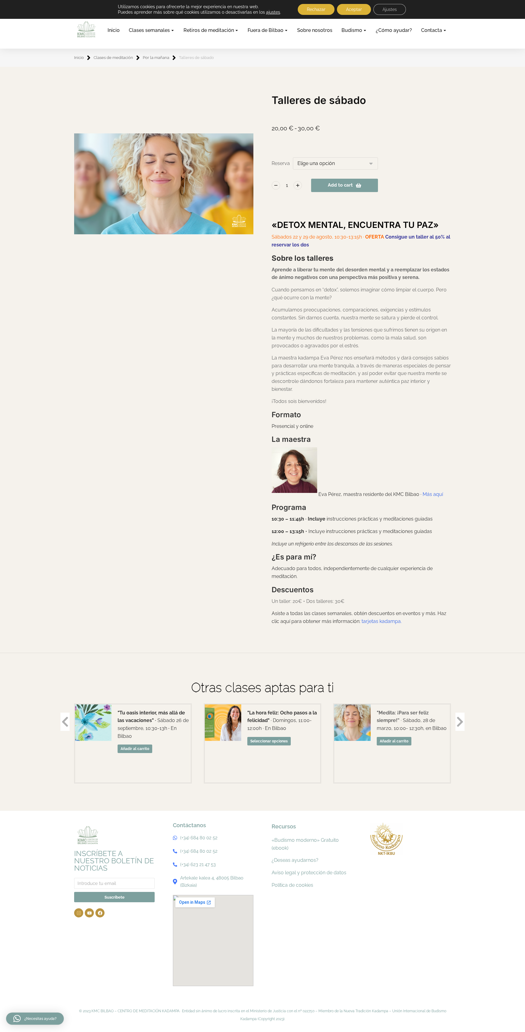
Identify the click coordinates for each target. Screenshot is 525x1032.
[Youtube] (89, 912)
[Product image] (93, 722)
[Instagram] (78, 912)
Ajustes (390, 9)
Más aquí (433, 494)
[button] (35, 1019)
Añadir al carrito (135, 749)
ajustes (273, 12)
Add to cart (340, 185)
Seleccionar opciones (269, 741)
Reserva (281, 163)
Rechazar (316, 9)
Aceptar (354, 9)
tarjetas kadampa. (382, 621)
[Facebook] (100, 912)
